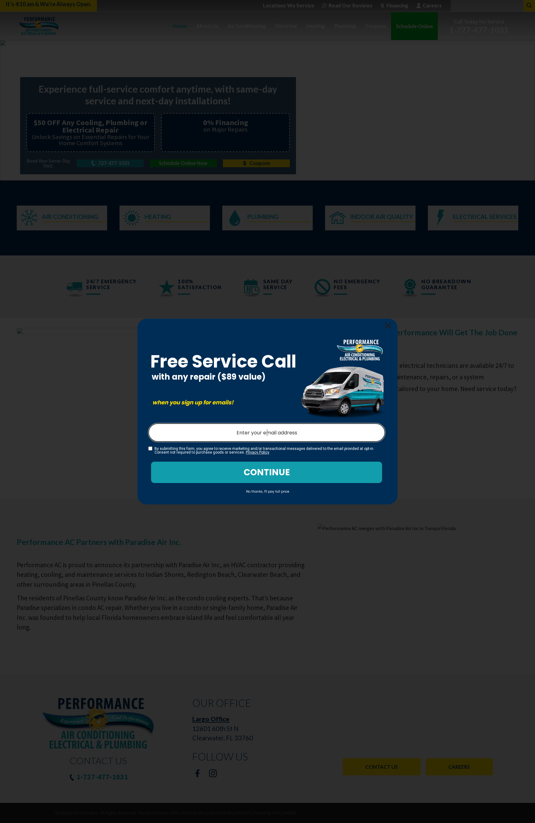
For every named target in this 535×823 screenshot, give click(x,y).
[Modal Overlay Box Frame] (267, 411)
